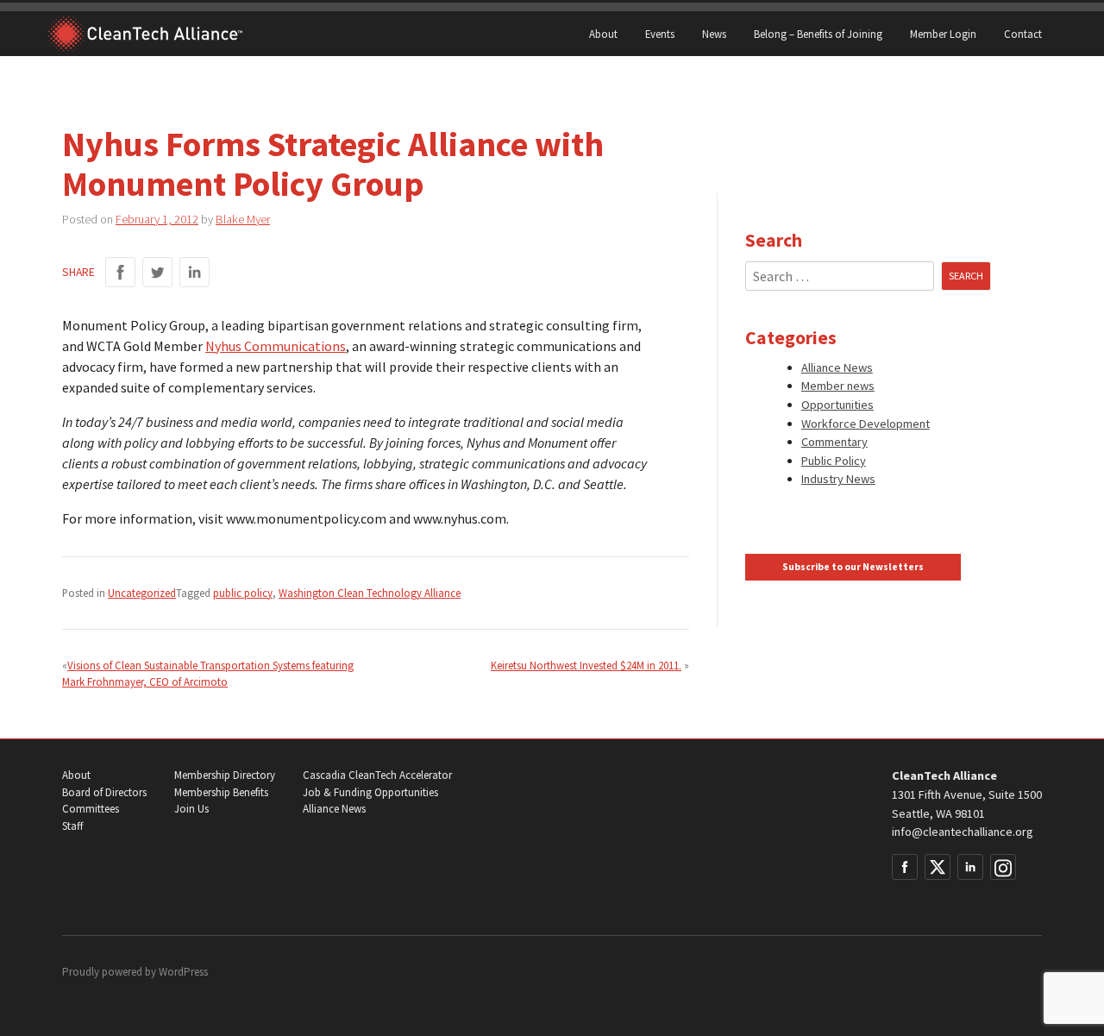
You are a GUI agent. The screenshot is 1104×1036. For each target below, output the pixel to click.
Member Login (943, 34)
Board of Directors (104, 792)
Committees (90, 808)
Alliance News (837, 367)
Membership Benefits (221, 792)
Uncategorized (142, 593)
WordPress (183, 971)
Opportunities (837, 404)
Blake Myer (243, 219)
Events (659, 34)
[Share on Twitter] (157, 272)
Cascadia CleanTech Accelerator (377, 775)
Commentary (834, 441)
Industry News (838, 479)
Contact (1023, 34)
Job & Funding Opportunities (370, 792)
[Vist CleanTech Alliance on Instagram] (1003, 867)
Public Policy (833, 460)
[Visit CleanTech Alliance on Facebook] (905, 867)
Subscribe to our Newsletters (853, 567)
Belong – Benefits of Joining (818, 34)
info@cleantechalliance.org (962, 831)
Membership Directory (224, 775)
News (714, 34)
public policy (243, 593)
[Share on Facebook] (120, 272)
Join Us (191, 808)
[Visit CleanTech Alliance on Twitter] (937, 867)
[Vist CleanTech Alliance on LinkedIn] (970, 867)
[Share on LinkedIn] (194, 272)
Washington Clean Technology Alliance (370, 593)
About (603, 34)
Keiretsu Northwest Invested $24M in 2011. (586, 665)
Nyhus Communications (275, 346)
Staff (72, 826)
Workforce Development (865, 423)
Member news (838, 385)
